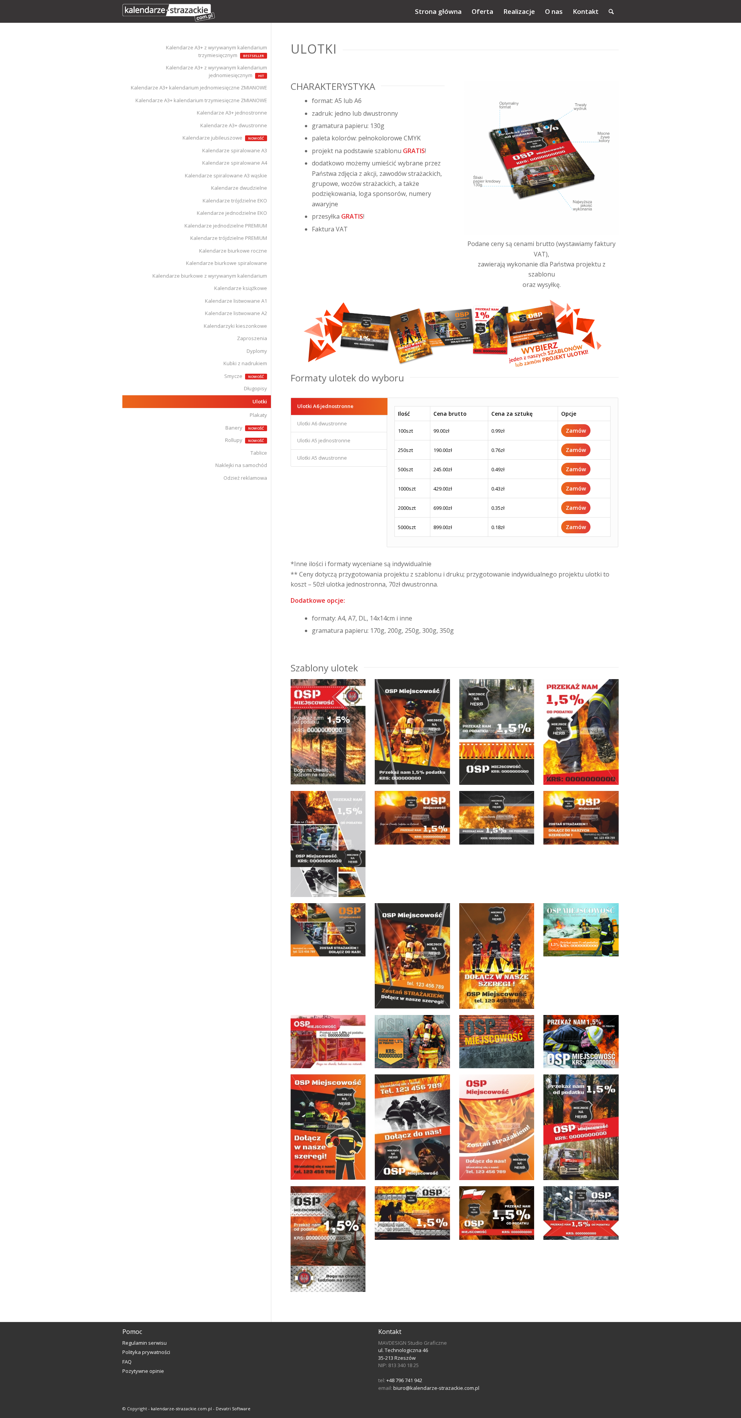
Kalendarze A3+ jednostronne (232, 112)
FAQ (127, 1361)
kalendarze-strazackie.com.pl (181, 1408)
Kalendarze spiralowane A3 (234, 150)
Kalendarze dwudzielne (239, 187)
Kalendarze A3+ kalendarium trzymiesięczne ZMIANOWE (201, 100)
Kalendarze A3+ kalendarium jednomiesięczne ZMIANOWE (199, 87)
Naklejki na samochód (241, 465)
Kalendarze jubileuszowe (212, 137)
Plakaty (258, 414)
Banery (233, 427)
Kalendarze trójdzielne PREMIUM (228, 237)
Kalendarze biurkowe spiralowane (226, 263)
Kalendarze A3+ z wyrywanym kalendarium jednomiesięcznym (216, 71)
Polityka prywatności (146, 1352)
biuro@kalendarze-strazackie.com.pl (436, 1387)
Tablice (258, 452)
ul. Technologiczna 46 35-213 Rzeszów (403, 1354)
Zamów (576, 430)
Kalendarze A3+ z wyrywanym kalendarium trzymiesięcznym (216, 51)
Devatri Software (233, 1408)
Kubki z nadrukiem (245, 363)
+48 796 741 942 (404, 1380)
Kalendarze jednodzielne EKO (232, 212)
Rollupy (233, 440)
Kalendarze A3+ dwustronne (233, 125)
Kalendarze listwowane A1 (236, 300)
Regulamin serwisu (144, 1342)
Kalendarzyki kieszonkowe (235, 325)
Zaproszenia (252, 338)
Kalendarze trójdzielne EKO (235, 200)
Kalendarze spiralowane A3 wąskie (226, 175)
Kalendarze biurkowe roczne (233, 250)
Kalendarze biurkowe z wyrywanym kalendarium (209, 275)
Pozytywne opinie (143, 1370)
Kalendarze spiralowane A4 (234, 162)
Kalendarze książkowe (240, 288)
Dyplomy (257, 350)
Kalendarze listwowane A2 (236, 313)
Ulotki (259, 401)
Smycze (233, 376)
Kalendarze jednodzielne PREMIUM (225, 225)
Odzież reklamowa (245, 477)
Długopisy (255, 388)
